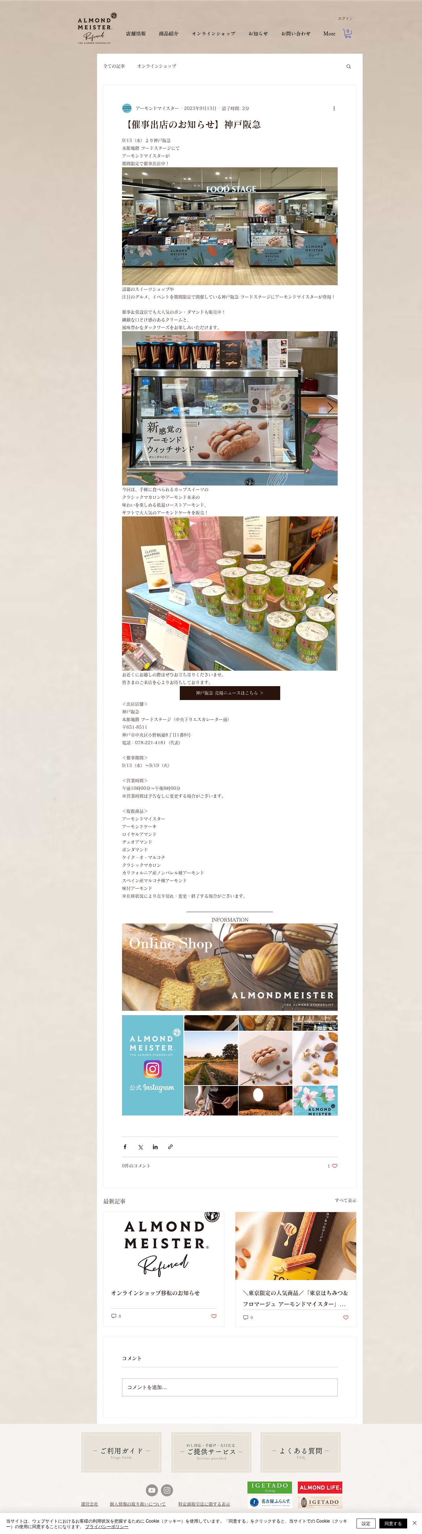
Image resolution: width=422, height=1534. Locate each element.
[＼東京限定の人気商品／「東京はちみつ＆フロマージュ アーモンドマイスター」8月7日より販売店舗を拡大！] (295, 1246)
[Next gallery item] (330, 408)
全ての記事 (114, 66)
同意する (393, 1523)
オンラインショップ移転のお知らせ (155, 1293)
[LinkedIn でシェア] (155, 1147)
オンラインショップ (156, 66)
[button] (348, 33)
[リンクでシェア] (170, 1147)
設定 (366, 1523)
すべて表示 (346, 1200)
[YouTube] (152, 1490)
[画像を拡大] (230, 408)
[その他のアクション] (334, 108)
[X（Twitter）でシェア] (140, 1147)
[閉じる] (414, 1523)
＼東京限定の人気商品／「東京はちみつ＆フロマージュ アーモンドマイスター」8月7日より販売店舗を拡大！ (296, 1300)
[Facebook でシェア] (125, 1147)
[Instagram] (167, 1490)
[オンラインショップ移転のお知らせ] (163, 1246)
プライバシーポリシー (107, 1526)
